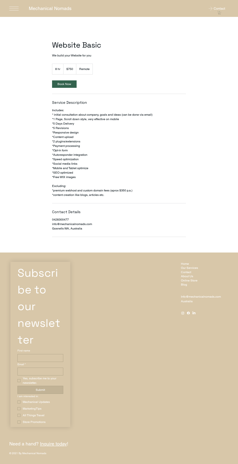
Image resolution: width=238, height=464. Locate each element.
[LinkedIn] (194, 313)
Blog (184, 284)
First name (23, 350)
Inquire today (53, 444)
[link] (64, 84)
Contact (186, 272)
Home (185, 264)
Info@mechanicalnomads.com (201, 296)
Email (21, 364)
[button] (219, 12)
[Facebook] (188, 313)
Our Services (189, 268)
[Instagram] (183, 313)
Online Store (189, 280)
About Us (187, 276)
